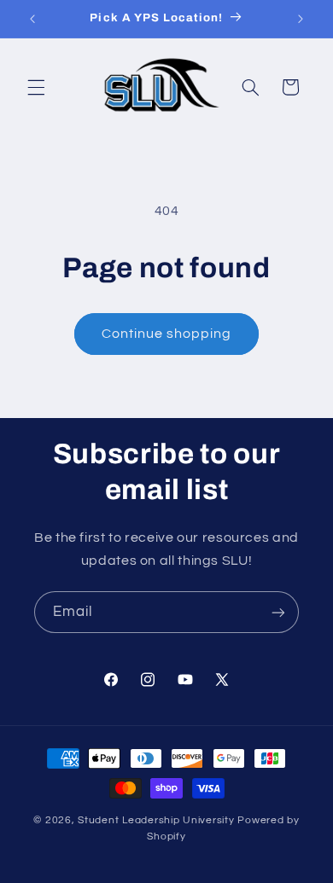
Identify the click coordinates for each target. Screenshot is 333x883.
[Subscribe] (278, 612)
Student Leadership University (157, 820)
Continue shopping (167, 333)
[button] (36, 87)
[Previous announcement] (32, 19)
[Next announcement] (300, 19)
